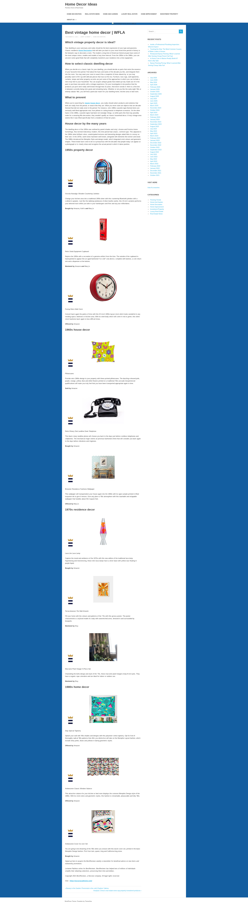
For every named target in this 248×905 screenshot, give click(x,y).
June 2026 (153, 80)
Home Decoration (74, 14)
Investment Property (169, 14)
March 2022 (154, 163)
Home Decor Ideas (81, 4)
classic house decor (92, 103)
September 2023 (156, 124)
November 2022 (155, 145)
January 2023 (155, 140)
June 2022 (153, 157)
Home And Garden (110, 14)
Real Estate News (92, 14)
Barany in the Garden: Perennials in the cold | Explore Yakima (87, 888)
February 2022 (155, 166)
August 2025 (154, 96)
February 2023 (155, 138)
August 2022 (154, 152)
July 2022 (153, 154)
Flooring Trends (155, 200)
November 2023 (155, 122)
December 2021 (155, 170)
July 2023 (153, 129)
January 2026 (155, 89)
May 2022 (153, 159)
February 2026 (155, 87)
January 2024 (155, 119)
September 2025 (156, 94)
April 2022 (153, 161)
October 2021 (154, 175)
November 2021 (155, 173)
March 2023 (154, 136)
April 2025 (153, 103)
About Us (70, 19)
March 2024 (154, 115)
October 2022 (154, 147)
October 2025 (154, 91)
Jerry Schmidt (85, 37)
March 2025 (154, 105)
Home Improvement (149, 14)
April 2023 (153, 133)
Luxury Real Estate (129, 14)
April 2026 (153, 84)
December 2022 (155, 143)
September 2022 (156, 150)
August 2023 (154, 126)
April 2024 (153, 112)
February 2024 (155, 117)
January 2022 (155, 168)
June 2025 (153, 101)
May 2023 (153, 131)
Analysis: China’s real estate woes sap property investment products (116, 890)
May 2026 (153, 82)
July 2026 (153, 78)
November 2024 (155, 108)
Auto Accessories (153, 187)
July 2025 (153, 98)
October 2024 (154, 110)
